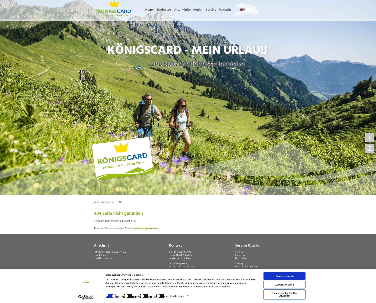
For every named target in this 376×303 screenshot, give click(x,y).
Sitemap (239, 264)
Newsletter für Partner (246, 267)
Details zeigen (177, 296)
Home (149, 9)
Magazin (225, 9)
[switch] (128, 296)
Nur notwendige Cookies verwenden (284, 294)
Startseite (109, 202)
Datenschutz (241, 258)
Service (211, 9)
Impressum (240, 255)
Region (198, 9)
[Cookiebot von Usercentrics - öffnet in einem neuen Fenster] (86, 297)
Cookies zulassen (285, 276)
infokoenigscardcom (180, 258)
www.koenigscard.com (145, 228)
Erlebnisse (163, 9)
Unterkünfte (182, 9)
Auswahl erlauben (284, 284)
